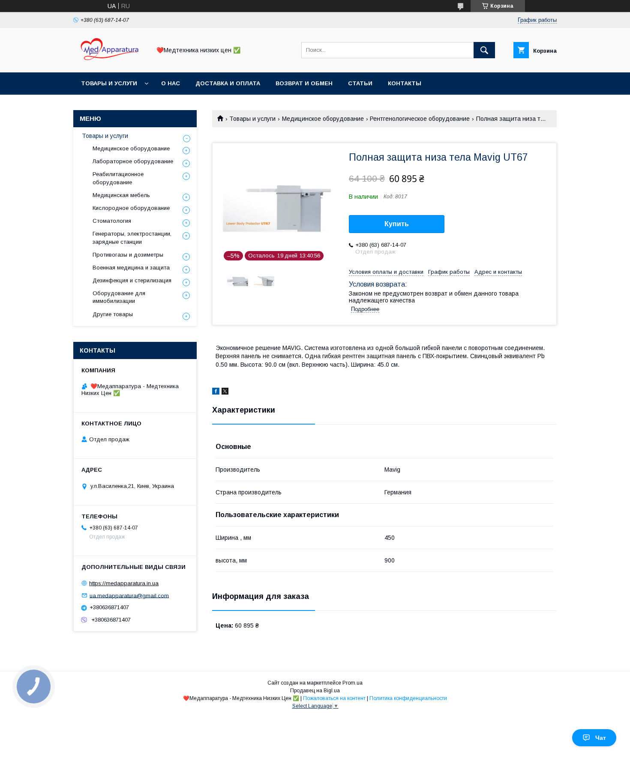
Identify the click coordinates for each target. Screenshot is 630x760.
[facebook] (215, 392)
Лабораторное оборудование (133, 161)
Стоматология (112, 221)
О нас (170, 83)
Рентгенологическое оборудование (420, 118)
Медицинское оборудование (323, 118)
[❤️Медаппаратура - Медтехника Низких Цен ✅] (109, 61)
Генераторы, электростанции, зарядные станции (132, 237)
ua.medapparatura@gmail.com (129, 595)
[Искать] (484, 50)
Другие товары (113, 314)
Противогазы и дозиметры (128, 254)
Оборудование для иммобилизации (119, 297)
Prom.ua (352, 683)
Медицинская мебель (121, 195)
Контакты (404, 83)
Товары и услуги (109, 83)
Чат (600, 737)
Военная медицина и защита (131, 267)
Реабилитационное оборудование (118, 178)
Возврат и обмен (304, 83)
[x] (225, 392)
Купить (396, 223)
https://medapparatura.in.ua (124, 583)
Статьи (360, 83)
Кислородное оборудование (131, 208)
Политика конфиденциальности (408, 698)
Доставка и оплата (227, 83)
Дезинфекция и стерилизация (132, 280)
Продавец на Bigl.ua (315, 691)
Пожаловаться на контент (334, 698)
